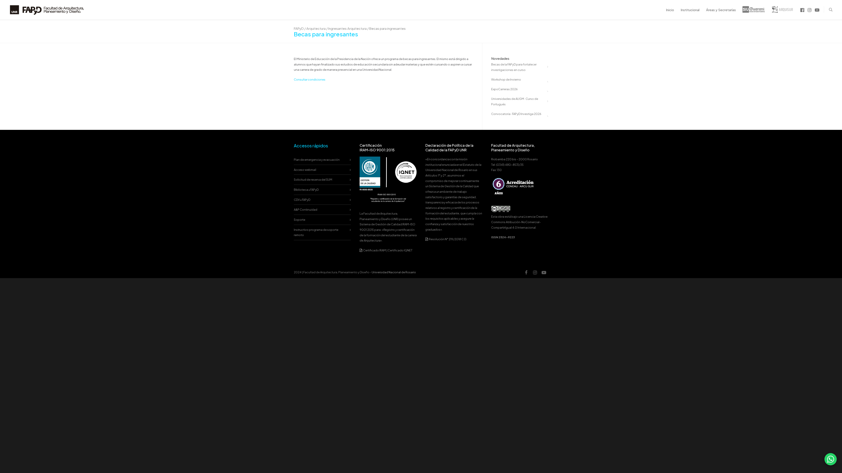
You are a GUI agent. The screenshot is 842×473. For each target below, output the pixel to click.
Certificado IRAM (374, 250)
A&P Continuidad (305, 209)
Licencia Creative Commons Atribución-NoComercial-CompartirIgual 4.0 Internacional (519, 222)
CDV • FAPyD (302, 199)
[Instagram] (535, 272)
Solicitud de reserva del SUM (313, 179)
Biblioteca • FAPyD (306, 189)
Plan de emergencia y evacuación (317, 159)
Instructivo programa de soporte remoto (316, 232)
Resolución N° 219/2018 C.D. (447, 239)
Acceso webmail (305, 169)
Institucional (690, 10)
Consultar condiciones (309, 79)
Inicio (670, 10)
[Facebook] (526, 272)
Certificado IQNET (400, 250)
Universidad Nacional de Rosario (394, 272)
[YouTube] (543, 272)
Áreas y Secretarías (721, 10)
